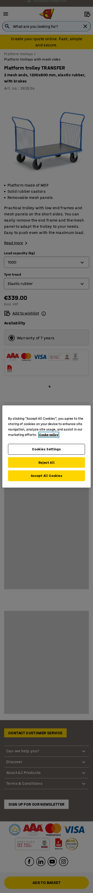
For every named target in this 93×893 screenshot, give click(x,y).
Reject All (46, 462)
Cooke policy (48, 435)
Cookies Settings (46, 449)
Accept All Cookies (47, 476)
